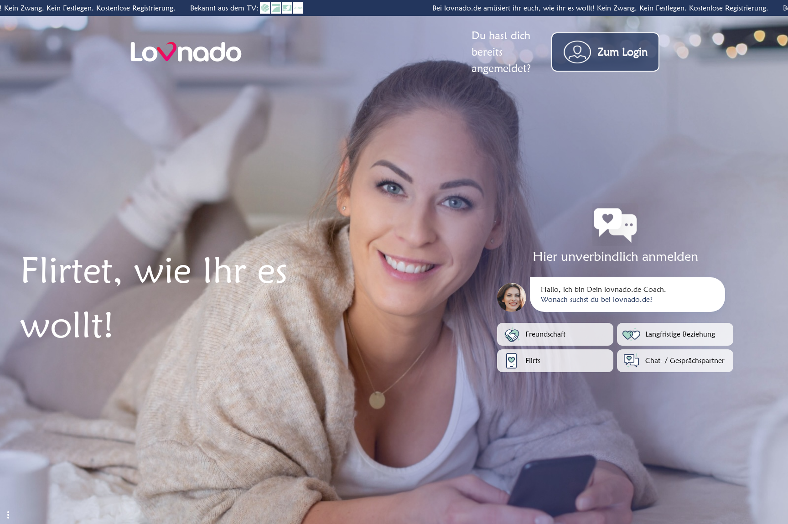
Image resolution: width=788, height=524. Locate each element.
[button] (8, 515)
